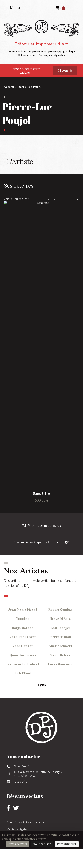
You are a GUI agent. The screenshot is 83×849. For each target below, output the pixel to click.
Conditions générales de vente (26, 822)
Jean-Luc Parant (23, 637)
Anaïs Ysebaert (60, 646)
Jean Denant (23, 646)
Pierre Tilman (60, 637)
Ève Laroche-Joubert (22, 664)
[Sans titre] (41, 345)
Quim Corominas (23, 655)
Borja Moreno (22, 628)
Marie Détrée (60, 655)
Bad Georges (60, 628)
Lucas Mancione (60, 664)
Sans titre (41, 493)
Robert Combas (60, 609)
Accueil (9, 87)
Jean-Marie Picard (22, 609)
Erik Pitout (23, 673)
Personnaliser (67, 844)
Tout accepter (17, 844)
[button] (13, 7)
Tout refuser (42, 844)
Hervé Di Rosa (60, 618)
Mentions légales (17, 829)
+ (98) (41, 685)
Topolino (23, 618)
